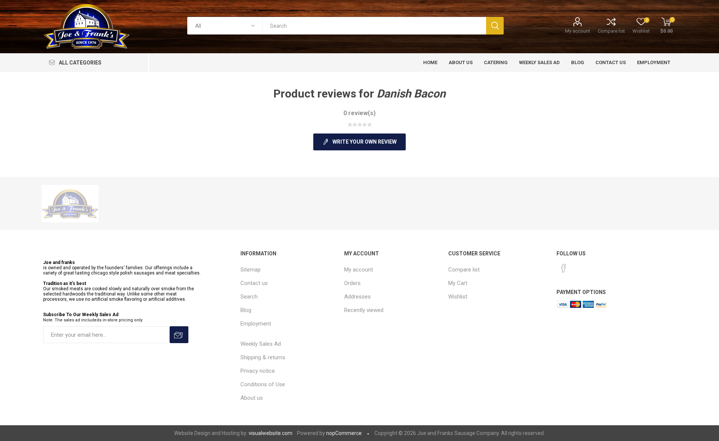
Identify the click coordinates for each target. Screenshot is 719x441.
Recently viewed (363, 310)
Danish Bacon (411, 93)
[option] (70, 203)
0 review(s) (359, 113)
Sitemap (250, 269)
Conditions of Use (262, 384)
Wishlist (457, 296)
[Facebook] (564, 268)
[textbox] (374, 25)
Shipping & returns (262, 357)
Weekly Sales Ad (260, 343)
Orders (352, 283)
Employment (255, 323)
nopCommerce (344, 433)
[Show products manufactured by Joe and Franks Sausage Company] (70, 203)
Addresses (357, 296)
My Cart (457, 283)
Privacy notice (257, 371)
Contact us (254, 283)
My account (577, 31)
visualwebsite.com (270, 433)
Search (249, 296)
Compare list (611, 31)
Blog (245, 310)
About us (251, 397)
